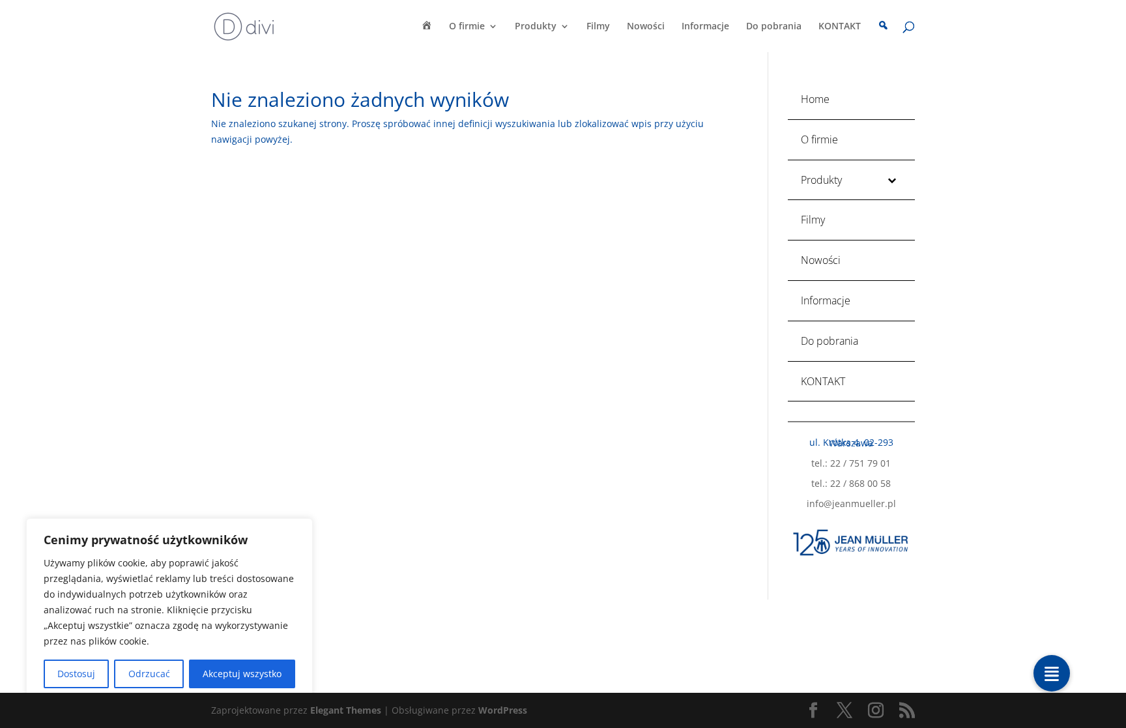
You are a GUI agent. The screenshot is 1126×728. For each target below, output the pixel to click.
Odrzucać (149, 673)
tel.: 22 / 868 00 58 (851, 483)
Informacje (705, 27)
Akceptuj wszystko (242, 673)
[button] (1051, 673)
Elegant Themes (345, 710)
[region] (169, 610)
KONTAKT (839, 27)
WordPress (502, 710)
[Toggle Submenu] (892, 180)
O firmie (467, 27)
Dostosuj (76, 673)
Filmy (598, 27)
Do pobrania (773, 27)
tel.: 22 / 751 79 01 (851, 463)
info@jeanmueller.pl (851, 503)
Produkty (535, 27)
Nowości (646, 27)
